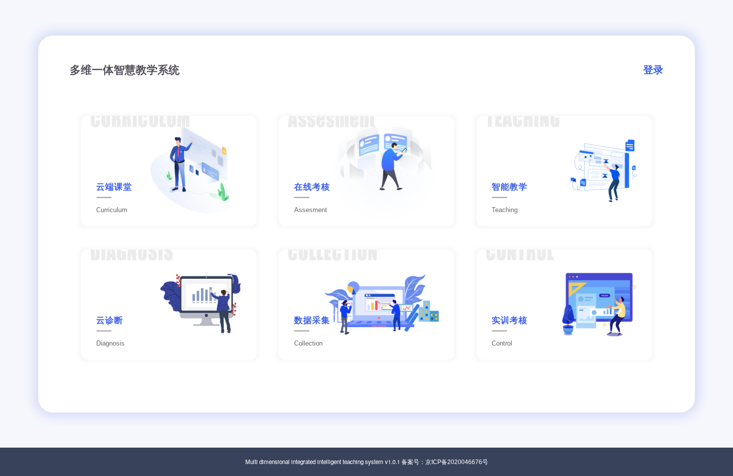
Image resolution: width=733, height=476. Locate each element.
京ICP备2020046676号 (456, 462)
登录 (653, 69)
